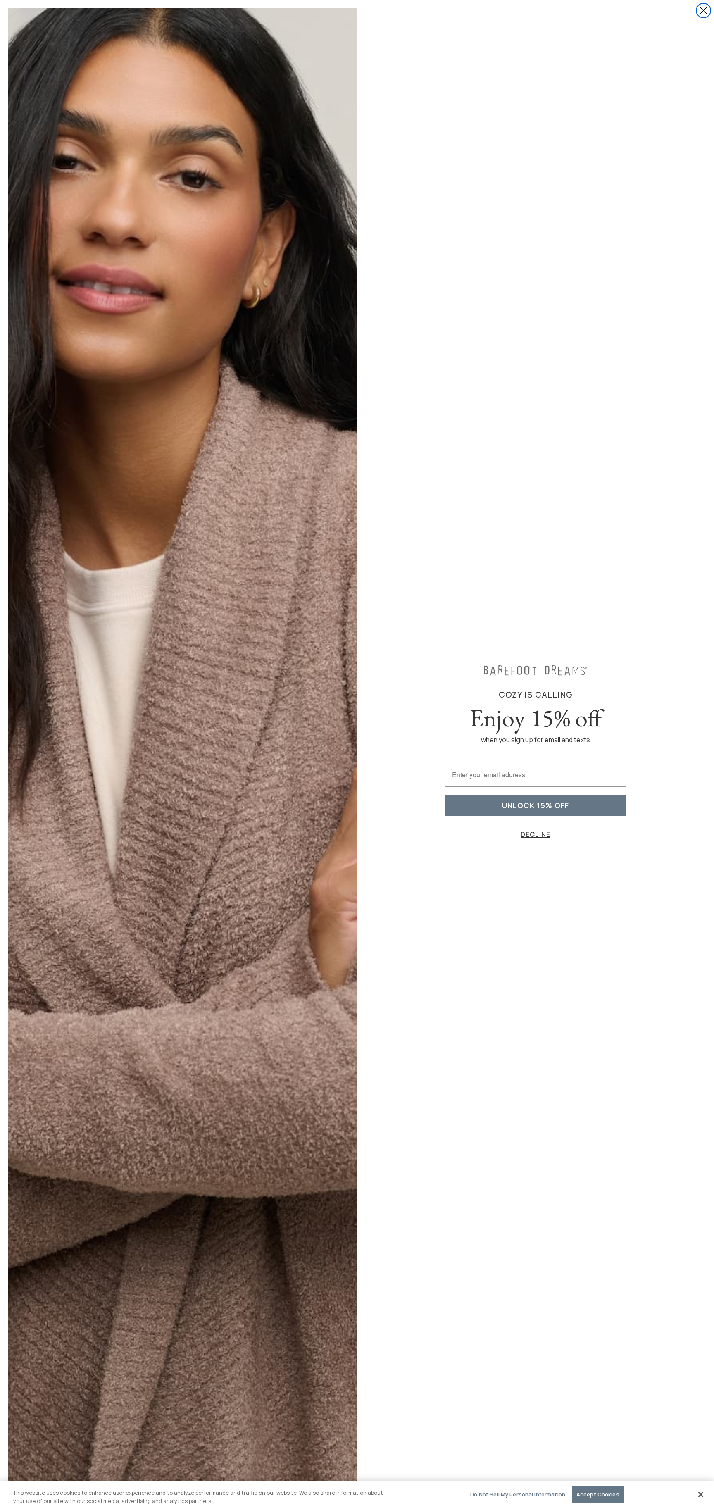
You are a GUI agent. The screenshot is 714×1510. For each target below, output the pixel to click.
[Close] (701, 1494)
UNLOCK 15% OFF (535, 805)
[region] (357, 1495)
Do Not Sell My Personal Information (517, 1494)
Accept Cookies (597, 1494)
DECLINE (535, 834)
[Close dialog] (703, 10)
